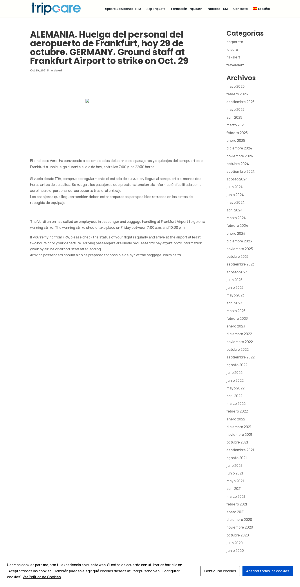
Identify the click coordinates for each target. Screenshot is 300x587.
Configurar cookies (220, 571)
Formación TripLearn (186, 9)
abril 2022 (234, 395)
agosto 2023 (236, 272)
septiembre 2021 (240, 449)
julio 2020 (234, 542)
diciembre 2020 (239, 519)
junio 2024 (235, 194)
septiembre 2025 (240, 101)
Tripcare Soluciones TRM (122, 9)
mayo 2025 (235, 109)
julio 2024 (234, 186)
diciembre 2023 (239, 241)
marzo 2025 (236, 125)
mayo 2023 (235, 295)
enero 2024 (235, 233)
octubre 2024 (237, 163)
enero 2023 (235, 326)
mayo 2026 (235, 86)
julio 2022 (234, 372)
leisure (232, 49)
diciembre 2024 (239, 148)
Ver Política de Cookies (42, 576)
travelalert (55, 70)
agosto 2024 (237, 179)
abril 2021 (234, 488)
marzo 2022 (236, 403)
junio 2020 (235, 550)
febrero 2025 (237, 132)
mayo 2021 (235, 480)
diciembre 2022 (239, 333)
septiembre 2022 (240, 357)
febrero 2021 (236, 504)
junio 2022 (235, 380)
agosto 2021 (236, 457)
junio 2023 (235, 287)
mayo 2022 (235, 388)
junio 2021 (234, 473)
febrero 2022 (237, 411)
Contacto (240, 9)
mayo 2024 (235, 202)
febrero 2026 (237, 94)
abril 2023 (234, 303)
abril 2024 (234, 210)
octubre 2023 (237, 256)
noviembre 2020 (239, 527)
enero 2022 (235, 419)
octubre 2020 (237, 535)
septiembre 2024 (240, 171)
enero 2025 (235, 140)
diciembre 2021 (238, 426)
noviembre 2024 (239, 156)
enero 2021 (235, 511)
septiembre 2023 (240, 264)
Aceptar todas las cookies (267, 571)
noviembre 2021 (239, 434)
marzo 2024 (236, 217)
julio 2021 (234, 465)
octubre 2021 (237, 442)
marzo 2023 (236, 310)
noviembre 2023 (239, 248)
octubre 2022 (237, 349)
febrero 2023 (237, 318)
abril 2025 (234, 117)
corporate (234, 41)
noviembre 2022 (239, 341)
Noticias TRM (218, 9)
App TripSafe (156, 9)
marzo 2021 (235, 496)
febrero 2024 (237, 225)
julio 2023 (234, 279)
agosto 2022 (236, 364)
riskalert (233, 57)
